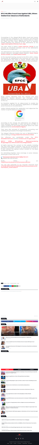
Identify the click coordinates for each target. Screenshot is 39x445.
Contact (15, 443)
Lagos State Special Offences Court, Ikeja (13, 44)
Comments (32, 369)
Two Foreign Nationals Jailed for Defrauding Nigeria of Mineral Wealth (18, 393)
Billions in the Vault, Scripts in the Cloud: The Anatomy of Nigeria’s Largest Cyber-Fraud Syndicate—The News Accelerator (21, 407)
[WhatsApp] (15, 286)
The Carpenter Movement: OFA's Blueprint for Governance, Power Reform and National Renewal (21, 347)
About (11, 443)
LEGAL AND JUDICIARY (13, 283)
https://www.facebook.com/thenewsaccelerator (15, 162)
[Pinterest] (13, 286)
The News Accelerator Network (18, 441)
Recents (19, 369)
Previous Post (4, 316)
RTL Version (19, 443)
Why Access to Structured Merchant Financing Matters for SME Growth (18, 337)
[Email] (17, 286)
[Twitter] (10, 286)
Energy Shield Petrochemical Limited (23, 135)
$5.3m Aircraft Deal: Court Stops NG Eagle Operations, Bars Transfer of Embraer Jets (17, 427)
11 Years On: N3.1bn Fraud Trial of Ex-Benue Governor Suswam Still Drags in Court (20, 341)
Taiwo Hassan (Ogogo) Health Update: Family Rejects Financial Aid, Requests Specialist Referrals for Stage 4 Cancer (21, 372)
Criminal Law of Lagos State (26, 138)
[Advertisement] (19, 6)
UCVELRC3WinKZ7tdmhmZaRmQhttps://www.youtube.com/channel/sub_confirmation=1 (19, 166)
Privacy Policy (24, 443)
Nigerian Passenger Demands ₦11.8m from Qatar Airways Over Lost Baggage (15, 419)
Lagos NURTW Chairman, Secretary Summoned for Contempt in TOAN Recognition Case (21, 398)
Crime (8, 283)
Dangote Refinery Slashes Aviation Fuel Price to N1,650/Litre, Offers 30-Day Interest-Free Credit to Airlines (19, 423)
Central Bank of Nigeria (19, 127)
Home (2, 11)
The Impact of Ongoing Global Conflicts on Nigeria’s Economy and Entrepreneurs (20, 402)
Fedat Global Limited (19, 54)
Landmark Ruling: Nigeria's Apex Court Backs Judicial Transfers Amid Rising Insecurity (21, 380)
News (18, 283)
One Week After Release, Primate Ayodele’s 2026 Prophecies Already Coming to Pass (17, 430)
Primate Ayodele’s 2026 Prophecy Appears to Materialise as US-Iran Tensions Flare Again (19, 332)
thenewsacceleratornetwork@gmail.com (15, 157)
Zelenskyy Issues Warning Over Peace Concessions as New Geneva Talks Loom (20, 389)
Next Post (35, 316)
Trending (7, 369)
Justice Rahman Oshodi (25, 46)
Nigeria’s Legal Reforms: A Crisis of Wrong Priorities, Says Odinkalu (17, 376)
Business (5, 11)
